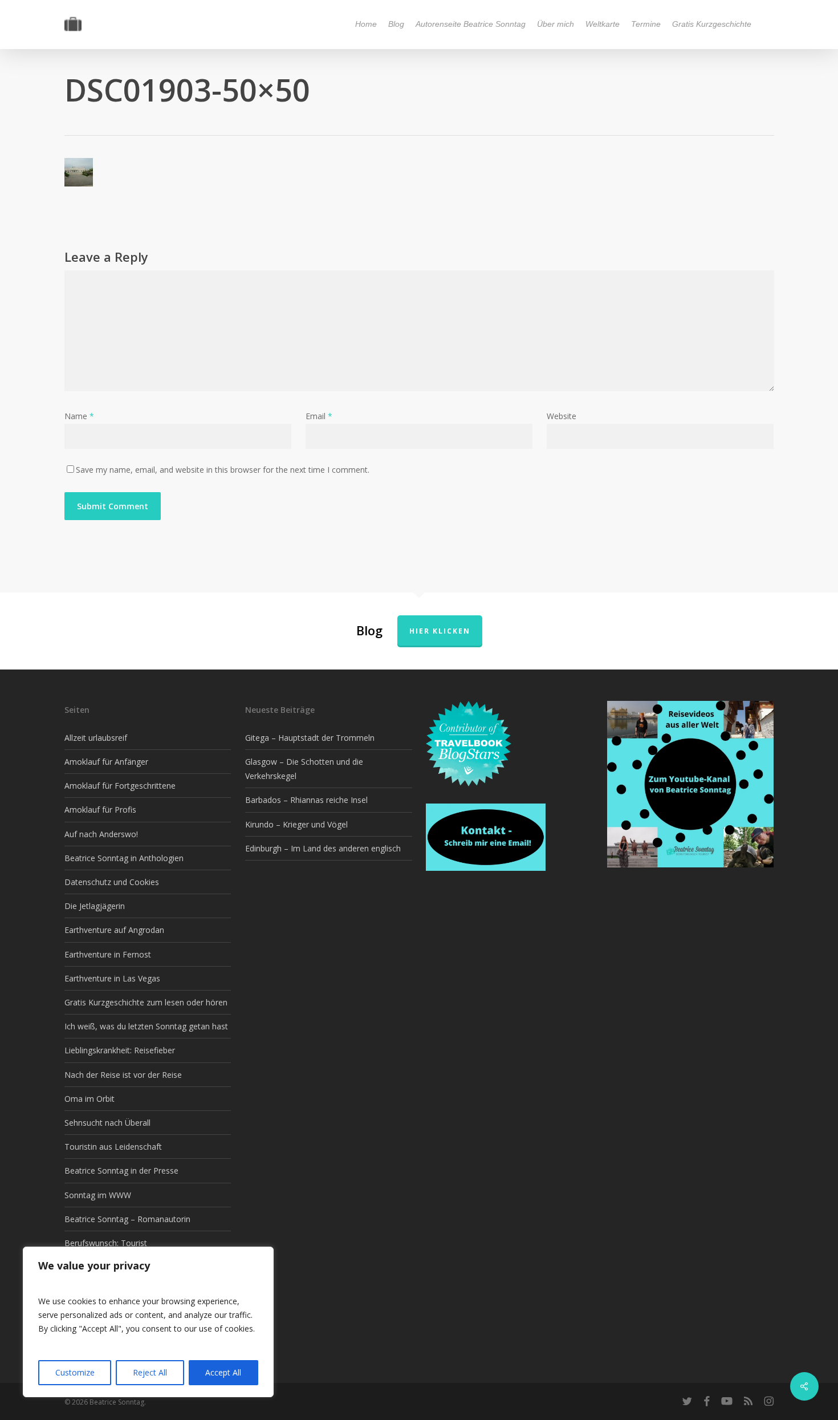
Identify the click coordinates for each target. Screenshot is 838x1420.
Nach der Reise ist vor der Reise (123, 1074)
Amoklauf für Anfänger (106, 761)
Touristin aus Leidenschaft (113, 1146)
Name (79, 416)
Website (561, 416)
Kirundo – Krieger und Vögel (296, 824)
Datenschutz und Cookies (111, 882)
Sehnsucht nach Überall (107, 1122)
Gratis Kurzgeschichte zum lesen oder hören (145, 1002)
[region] (148, 1322)
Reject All (150, 1372)
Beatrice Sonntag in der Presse (121, 1170)
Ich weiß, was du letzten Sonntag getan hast (146, 1026)
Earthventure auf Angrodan (114, 929)
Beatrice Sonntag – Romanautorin (127, 1219)
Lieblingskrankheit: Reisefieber (119, 1050)
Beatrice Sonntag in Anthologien (124, 858)
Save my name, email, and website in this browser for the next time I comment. (222, 469)
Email (319, 416)
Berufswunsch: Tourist (105, 1243)
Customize (75, 1372)
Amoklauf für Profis (100, 809)
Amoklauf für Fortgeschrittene (120, 785)
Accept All (223, 1372)
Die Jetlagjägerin (94, 905)
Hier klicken (439, 631)
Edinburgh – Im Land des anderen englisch (323, 848)
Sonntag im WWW (97, 1195)
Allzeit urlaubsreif (95, 737)
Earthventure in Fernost (107, 954)
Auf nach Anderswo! (101, 834)
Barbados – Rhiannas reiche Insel (306, 799)
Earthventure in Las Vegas (112, 978)
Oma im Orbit (89, 1098)
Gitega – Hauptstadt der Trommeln (310, 737)
